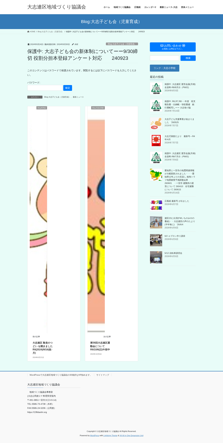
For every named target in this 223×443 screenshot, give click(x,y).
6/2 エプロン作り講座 (175, 236)
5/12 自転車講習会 (173, 253)
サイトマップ (102, 375)
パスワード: (33, 82)
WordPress (94, 436)
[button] (164, 68)
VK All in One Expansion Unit (131, 436)
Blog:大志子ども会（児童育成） (122, 44)
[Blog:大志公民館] (96, 219)
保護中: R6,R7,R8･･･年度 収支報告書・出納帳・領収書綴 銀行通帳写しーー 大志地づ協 (180, 104)
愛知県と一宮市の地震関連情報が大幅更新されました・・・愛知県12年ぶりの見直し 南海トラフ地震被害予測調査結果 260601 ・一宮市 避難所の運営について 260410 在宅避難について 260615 (180, 180)
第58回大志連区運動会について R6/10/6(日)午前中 (100, 346)
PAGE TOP (215, 427)
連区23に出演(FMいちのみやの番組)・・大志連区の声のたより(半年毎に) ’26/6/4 (180, 221)
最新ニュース (78, 97)
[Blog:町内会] (38, 219)
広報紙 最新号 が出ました (177, 201)
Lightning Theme (110, 436)
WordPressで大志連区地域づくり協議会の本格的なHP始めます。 (61, 375)
